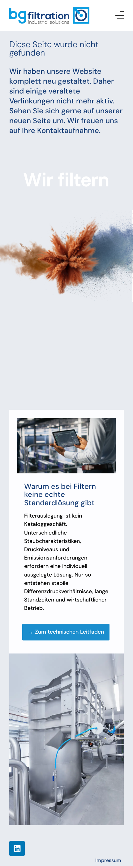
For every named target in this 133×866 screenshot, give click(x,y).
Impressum (108, 860)
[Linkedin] (17, 848)
